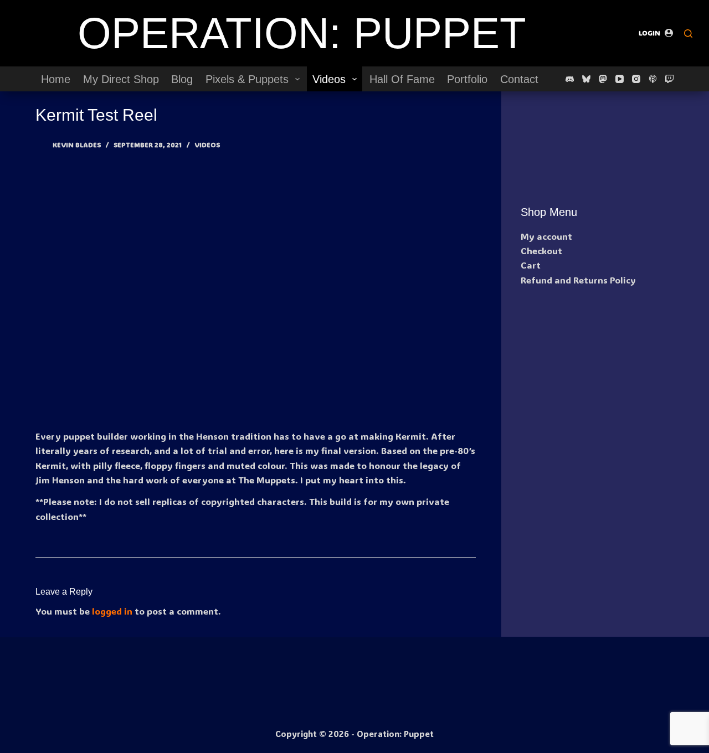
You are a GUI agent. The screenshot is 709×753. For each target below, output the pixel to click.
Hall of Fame (402, 79)
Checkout (541, 250)
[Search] (688, 33)
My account (546, 236)
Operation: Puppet (302, 33)
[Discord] (570, 79)
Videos (329, 79)
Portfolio (467, 79)
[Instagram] (636, 79)
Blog (182, 79)
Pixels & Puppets (247, 79)
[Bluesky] (586, 79)
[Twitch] (669, 79)
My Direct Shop (121, 79)
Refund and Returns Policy (578, 280)
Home (55, 79)
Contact (519, 79)
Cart (531, 265)
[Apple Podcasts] (653, 79)
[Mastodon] (603, 79)
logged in (112, 611)
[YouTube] (619, 79)
